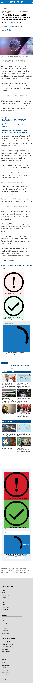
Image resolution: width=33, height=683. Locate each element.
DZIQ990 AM (5, 672)
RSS (3, 621)
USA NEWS (5, 610)
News (3, 590)
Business (4, 602)
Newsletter (5, 630)
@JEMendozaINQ (7, 24)
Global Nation (5, 607)
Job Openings (5, 633)
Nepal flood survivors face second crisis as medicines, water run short (24, 400)
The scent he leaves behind (8, 414)
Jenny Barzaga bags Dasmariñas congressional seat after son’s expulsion (23, 449)
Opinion (4, 605)
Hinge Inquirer (6, 665)
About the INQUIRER (7, 644)
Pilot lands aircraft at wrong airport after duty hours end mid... (20, 366)
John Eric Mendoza (9, 22)
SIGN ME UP (16, 351)
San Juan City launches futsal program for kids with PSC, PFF (24, 415)
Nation (4, 8)
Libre (3, 662)
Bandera (4, 667)
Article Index (5, 654)
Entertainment (6, 595)
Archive (4, 626)
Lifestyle (4, 597)
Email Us (4, 623)
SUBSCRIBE (26, 544)
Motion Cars (5, 675)
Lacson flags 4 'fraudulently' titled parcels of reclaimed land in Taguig (14, 131)
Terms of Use (9, 353)
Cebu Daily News (6, 670)
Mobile (4, 618)
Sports (3, 592)
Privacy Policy (17, 354)
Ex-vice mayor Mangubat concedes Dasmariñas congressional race (14, 119)
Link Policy (5, 649)
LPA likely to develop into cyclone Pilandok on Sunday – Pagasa (8, 434)
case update (10, 461)
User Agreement (6, 646)
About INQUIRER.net (7, 642)
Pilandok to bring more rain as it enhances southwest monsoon (23, 385)
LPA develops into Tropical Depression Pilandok (23, 434)
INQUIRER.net (5, 26)
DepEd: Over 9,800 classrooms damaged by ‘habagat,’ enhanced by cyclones (9, 400)
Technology (5, 600)
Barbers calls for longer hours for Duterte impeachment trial (8, 385)
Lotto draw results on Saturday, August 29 (13, 125)
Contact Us (5, 628)
